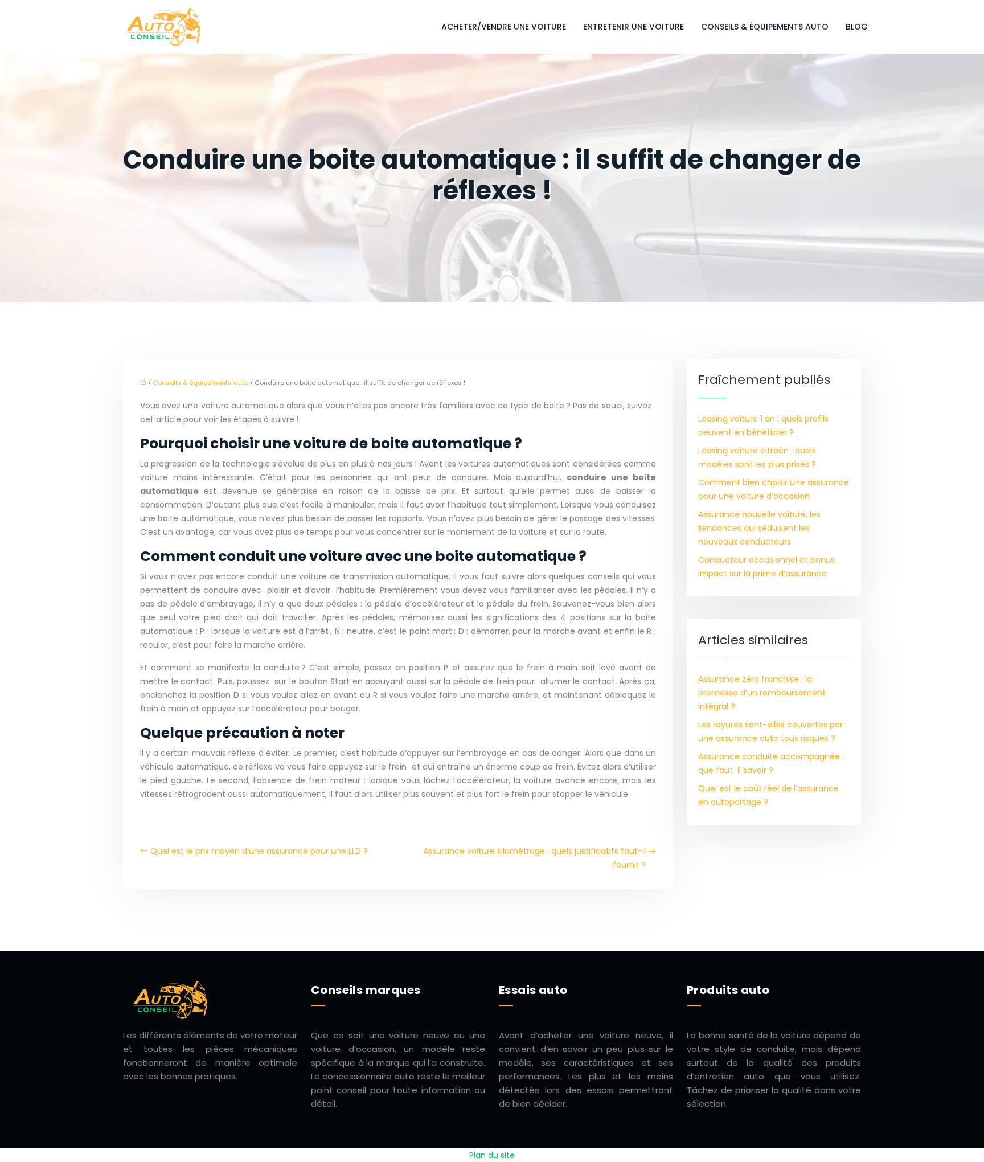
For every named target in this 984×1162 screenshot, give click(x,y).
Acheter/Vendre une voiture (503, 26)
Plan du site (492, 1155)
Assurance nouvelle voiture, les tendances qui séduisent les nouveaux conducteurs (759, 528)
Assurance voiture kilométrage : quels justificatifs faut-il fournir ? (534, 857)
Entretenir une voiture (633, 26)
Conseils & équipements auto (765, 26)
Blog (857, 26)
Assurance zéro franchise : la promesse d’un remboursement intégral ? (762, 692)
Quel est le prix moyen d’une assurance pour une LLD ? (259, 851)
